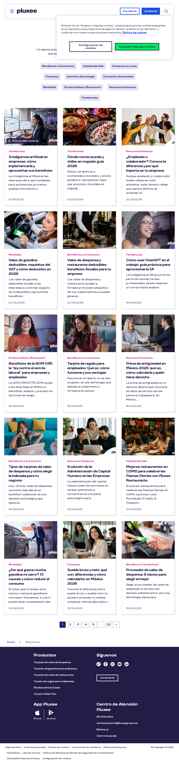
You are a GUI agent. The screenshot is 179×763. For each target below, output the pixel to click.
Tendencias (89, 97)
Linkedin (126, 664)
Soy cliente (130, 11)
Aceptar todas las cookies (137, 46)
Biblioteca (102, 729)
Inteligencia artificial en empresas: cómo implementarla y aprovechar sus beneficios (30, 164)
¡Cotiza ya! (150, 11)
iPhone (37, 718)
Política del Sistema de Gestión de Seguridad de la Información (78, 753)
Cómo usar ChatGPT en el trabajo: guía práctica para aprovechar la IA (148, 264)
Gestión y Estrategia (81, 76)
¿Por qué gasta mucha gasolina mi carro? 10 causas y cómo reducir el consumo (29, 577)
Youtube (119, 664)
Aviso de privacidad (35, 747)
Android (51, 718)
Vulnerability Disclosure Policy (23, 758)
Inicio (11, 642)
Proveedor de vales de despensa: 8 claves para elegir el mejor (146, 574)
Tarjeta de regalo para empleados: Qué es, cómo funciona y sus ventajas (88, 368)
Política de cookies (58, 747)
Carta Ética (13, 753)
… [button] (101, 624)
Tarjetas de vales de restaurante (54, 674)
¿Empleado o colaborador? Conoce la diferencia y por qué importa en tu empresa (146, 164)
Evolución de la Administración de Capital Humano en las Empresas (88, 471)
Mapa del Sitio (13, 747)
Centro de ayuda (106, 735)
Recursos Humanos (122, 87)
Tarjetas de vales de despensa (52, 662)
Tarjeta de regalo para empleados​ (54, 681)
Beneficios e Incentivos (58, 66)
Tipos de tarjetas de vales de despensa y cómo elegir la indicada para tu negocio (30, 474)
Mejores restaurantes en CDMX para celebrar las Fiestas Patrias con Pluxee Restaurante (148, 474)
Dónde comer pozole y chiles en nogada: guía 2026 (85, 161)
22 (109, 624)
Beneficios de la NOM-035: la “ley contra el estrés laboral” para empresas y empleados (31, 370)
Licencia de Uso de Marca (86, 747)
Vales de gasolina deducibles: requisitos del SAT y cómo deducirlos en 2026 (30, 267)
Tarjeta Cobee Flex (45, 693)
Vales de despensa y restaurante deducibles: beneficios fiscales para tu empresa (89, 267)
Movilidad (49, 87)
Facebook (105, 664)
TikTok (98, 664)
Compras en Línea (124, 66)
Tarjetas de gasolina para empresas (55, 668)
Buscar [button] (166, 11)
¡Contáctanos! (107, 678)
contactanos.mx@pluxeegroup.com (117, 723)
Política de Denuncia (114, 747)
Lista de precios (31, 753)
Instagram (112, 664)
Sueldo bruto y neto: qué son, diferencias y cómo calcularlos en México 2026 (87, 577)
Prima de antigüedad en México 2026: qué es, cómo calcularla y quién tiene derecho (146, 370)
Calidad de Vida (93, 66)
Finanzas (52, 76)
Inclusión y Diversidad (118, 76)
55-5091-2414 (104, 716)
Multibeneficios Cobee (47, 687)
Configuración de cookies (57, 758)
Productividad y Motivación (82, 87)
